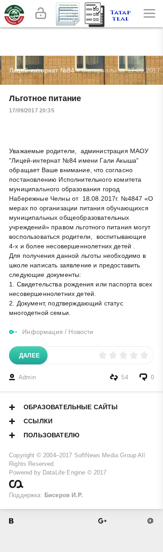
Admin (27, 377)
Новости (80, 331)
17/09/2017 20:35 (31, 110)
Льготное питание (45, 98)
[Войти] (40, 13)
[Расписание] (68, 13)
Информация (42, 331)
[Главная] (13, 13)
